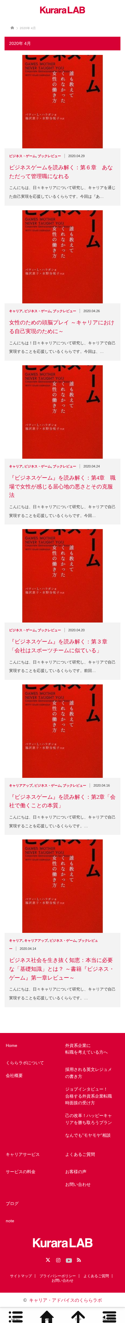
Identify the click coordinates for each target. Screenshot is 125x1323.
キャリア (15, 311)
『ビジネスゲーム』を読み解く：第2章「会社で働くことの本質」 (62, 801)
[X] (47, 1259)
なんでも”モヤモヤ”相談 (88, 1135)
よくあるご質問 (80, 1154)
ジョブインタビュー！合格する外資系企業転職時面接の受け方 (88, 1096)
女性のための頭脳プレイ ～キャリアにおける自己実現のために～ (61, 326)
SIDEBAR (109, 1319)
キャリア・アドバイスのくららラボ (65, 1300)
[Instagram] (57, 1259)
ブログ (12, 1203)
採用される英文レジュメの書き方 (88, 1072)
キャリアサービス (23, 1154)
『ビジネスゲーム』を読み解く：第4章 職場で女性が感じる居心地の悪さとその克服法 (62, 486)
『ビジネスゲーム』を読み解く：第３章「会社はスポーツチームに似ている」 (58, 646)
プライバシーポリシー (57, 1276)
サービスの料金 (20, 1171)
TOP (78, 1319)
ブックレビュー (49, 156)
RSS (78, 1259)
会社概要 (14, 1075)
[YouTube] (67, 1259)
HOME (47, 1319)
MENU (15, 1319)
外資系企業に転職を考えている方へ (86, 1049)
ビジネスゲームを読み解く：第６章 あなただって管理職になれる (61, 171)
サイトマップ (21, 1276)
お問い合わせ (78, 1184)
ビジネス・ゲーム (22, 156)
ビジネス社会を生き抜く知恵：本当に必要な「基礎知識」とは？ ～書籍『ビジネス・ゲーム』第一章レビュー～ (61, 969)
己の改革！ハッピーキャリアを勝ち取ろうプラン (88, 1119)
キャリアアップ (20, 785)
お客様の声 (75, 1171)
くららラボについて (25, 1062)
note (10, 1220)
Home (11, 1045)
